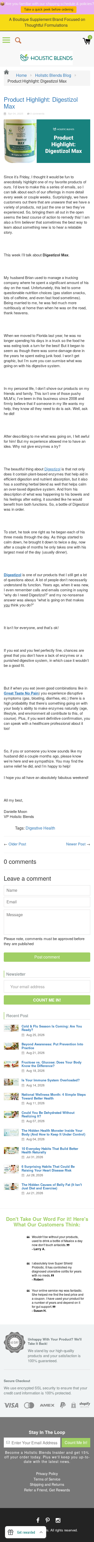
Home (21, 75)
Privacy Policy (47, 1473)
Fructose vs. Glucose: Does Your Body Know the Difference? (51, 1064)
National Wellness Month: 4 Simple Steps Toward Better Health (54, 1096)
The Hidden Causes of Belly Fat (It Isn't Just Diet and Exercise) (52, 1186)
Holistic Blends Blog (53, 75)
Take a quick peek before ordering (48, 9)
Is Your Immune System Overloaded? (51, 1080)
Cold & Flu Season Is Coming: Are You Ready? (52, 1028)
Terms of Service (47, 1479)
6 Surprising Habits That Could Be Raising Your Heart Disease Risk (48, 1168)
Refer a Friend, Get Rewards (47, 1489)
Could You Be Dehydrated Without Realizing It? (48, 1114)
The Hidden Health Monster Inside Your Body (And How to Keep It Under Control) (53, 1132)
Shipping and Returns (47, 1484)
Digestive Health (40, 828)
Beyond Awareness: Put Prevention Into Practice (52, 1046)
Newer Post (75, 843)
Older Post (17, 843)
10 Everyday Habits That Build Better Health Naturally (50, 1150)
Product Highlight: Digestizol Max (41, 102)
